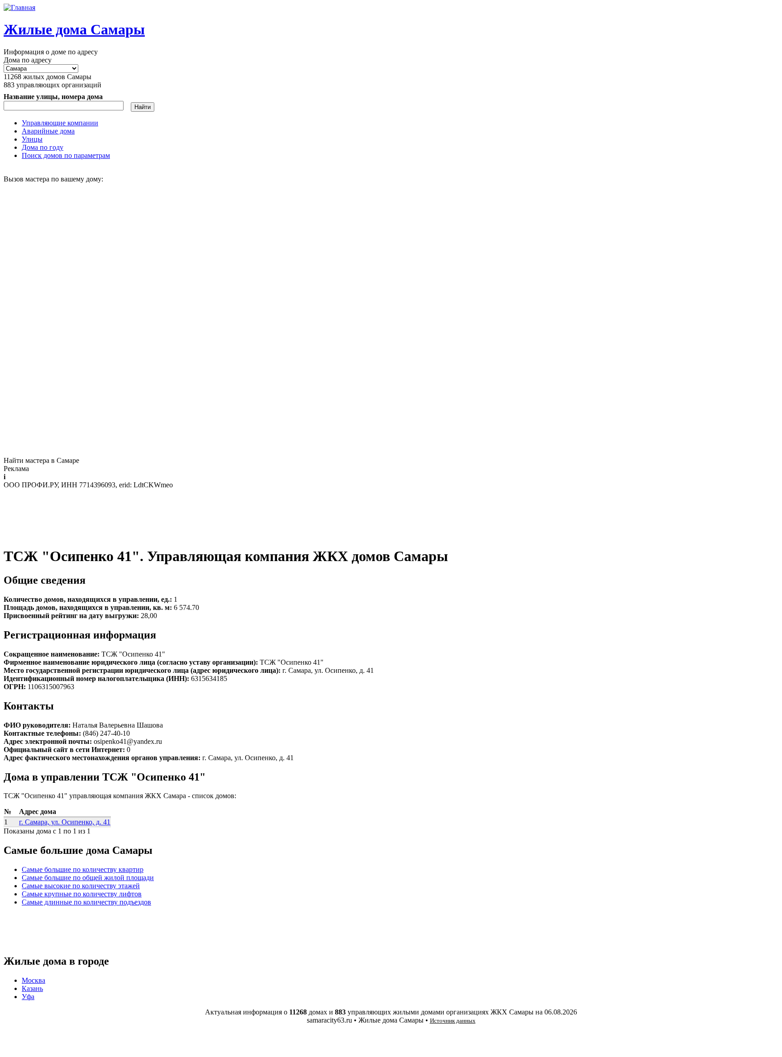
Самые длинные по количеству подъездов (86, 902)
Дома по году (42, 147)
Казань (32, 988)
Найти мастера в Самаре (41, 460)
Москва (33, 980)
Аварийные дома (48, 131)
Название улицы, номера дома (53, 96)
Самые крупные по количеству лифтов (82, 894)
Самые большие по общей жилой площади (88, 877)
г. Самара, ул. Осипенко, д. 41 (64, 822)
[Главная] (19, 7)
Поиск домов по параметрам (66, 155)
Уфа (28, 996)
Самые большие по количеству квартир (82, 869)
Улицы (32, 139)
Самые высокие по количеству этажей (81, 886)
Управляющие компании (60, 123)
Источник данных (453, 1020)
